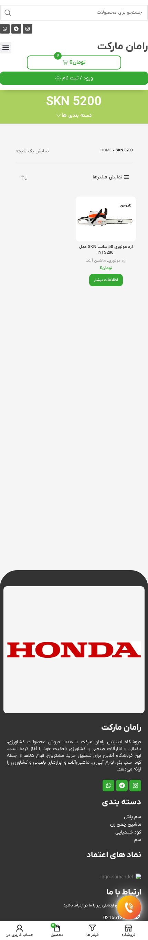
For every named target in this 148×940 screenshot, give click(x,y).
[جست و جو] (8, 13)
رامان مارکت (122, 46)
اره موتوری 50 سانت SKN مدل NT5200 (106, 249)
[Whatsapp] (5, 29)
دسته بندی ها (77, 115)
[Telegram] (16, 29)
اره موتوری (117, 261)
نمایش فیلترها (107, 177)
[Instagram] (27, 29)
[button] (5, 47)
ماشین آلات (95, 261)
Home (106, 150)
